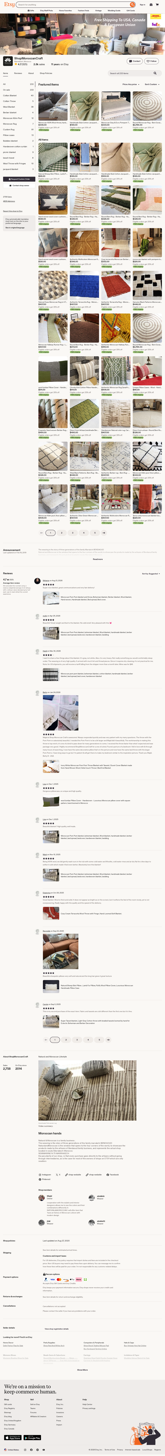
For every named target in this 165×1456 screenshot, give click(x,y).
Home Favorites (65, 11)
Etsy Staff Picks (46, 11)
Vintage (98, 11)
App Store (13, 1437)
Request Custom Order (20, 179)
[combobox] (72, 5)
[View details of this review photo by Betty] (60, 712)
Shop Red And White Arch (53, 1346)
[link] (41, 533)
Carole (45, 1004)
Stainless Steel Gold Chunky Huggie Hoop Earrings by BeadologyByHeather (100, 1359)
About (31, 73)
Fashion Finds (83, 11)
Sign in (142, 5)
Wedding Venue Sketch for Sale (137, 1358)
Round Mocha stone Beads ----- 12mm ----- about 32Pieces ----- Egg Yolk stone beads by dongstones (61, 1360)
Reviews (18, 73)
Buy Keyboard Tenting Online (95, 1349)
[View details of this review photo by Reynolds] (60, 951)
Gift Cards (131, 11)
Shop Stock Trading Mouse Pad (96, 1346)
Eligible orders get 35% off (48, 127)
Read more (98, 559)
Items (5, 73)
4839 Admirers (9, 201)
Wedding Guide (114, 11)
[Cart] (157, 5)
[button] (135, 61)
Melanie (46, 580)
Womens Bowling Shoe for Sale (15, 1358)
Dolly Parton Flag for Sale (13, 1346)
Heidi (45, 651)
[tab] (19, 84)
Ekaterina (46, 893)
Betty (45, 692)
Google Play (32, 1437)
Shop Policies (46, 73)
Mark (45, 854)
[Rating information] (15, 64)
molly (45, 616)
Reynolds (46, 931)
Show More (82, 1370)
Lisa (44, 784)
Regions (157, 1450)
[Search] (132, 5)
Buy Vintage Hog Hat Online (135, 1346)
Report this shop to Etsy (12, 211)
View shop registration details (57, 1329)
